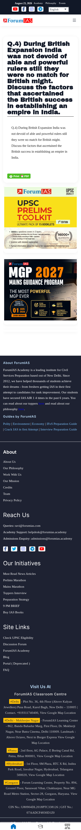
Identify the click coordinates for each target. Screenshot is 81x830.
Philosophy (50, 3)
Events (62, 3)
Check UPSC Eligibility (18, 637)
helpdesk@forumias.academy (47, 532)
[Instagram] (23, 548)
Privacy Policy (12, 500)
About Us (9, 461)
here (41, 403)
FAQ (6, 670)
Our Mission (11, 481)
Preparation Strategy (16, 599)
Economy (38, 423)
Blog (6, 657)
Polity (7, 423)
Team (6, 493)
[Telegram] (32, 548)
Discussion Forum (15, 644)
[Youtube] (41, 548)
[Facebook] (5, 548)
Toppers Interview (15, 593)
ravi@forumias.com (27, 525)
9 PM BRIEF (11, 606)
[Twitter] (14, 548)
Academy (38, 3)
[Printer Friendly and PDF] (19, 175)
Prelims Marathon (14, 580)
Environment (21, 423)
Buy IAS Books (13, 612)
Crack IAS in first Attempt (21, 429)
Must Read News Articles (19, 573)
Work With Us (12, 474)
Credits (7, 487)
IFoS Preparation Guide (62, 423)
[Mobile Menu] (74, 20)
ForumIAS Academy (16, 650)
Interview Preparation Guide (58, 429)
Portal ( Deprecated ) (16, 663)
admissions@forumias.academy (51, 538)
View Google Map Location (58, 712)
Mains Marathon (13, 586)
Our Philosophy (13, 468)
